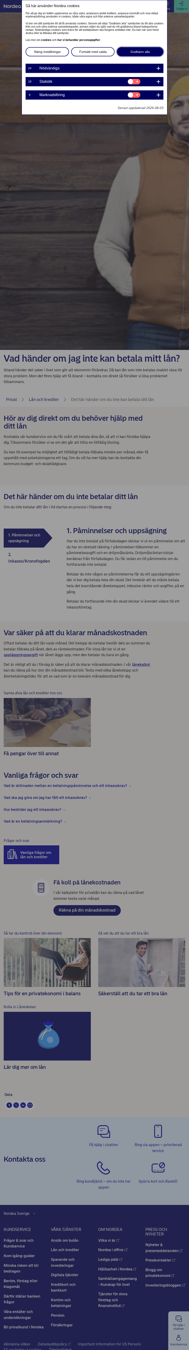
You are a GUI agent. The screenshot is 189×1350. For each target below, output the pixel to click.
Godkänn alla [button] (140, 52)
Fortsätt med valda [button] (93, 52)
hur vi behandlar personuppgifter (79, 40)
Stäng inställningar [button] (47, 52)
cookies (46, 40)
